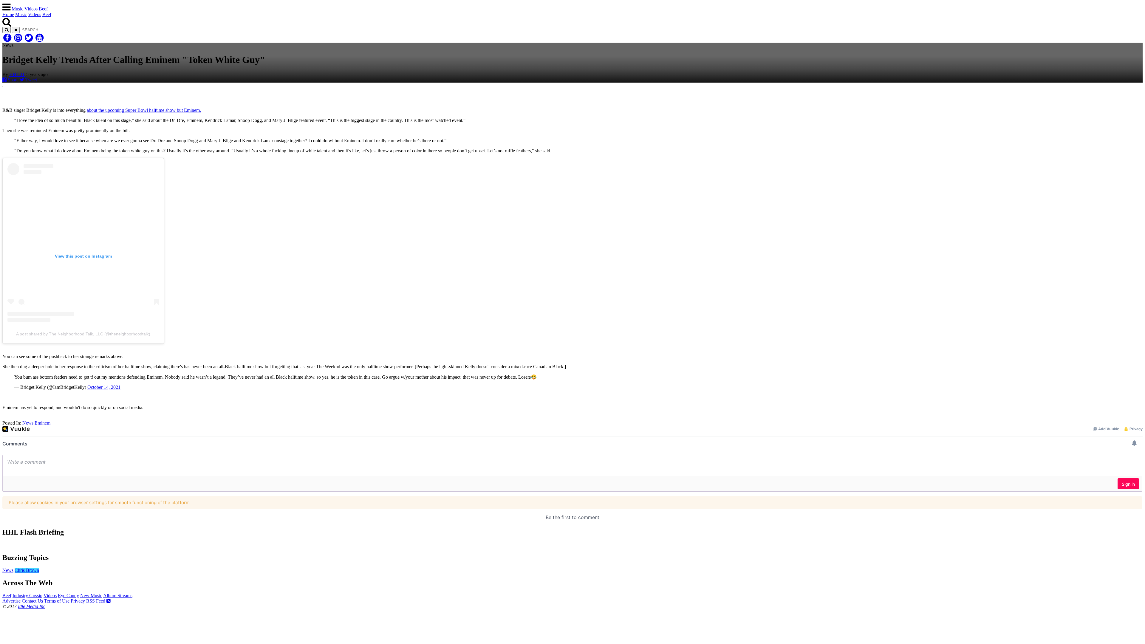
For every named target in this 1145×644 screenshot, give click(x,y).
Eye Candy (68, 595)
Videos (31, 8)
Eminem (42, 422)
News (27, 422)
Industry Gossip (27, 595)
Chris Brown (27, 570)
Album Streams (117, 595)
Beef (43, 8)
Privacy (78, 600)
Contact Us (32, 600)
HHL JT (17, 74)
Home (8, 14)
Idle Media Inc (31, 606)
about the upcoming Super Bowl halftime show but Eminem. (144, 110)
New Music (91, 595)
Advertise (11, 600)
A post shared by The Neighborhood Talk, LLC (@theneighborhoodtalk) (83, 334)
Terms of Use (56, 600)
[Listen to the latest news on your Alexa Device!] (572, 544)
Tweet (30, 79)
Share (12, 79)
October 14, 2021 (103, 387)
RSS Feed (96, 600)
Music (17, 8)
